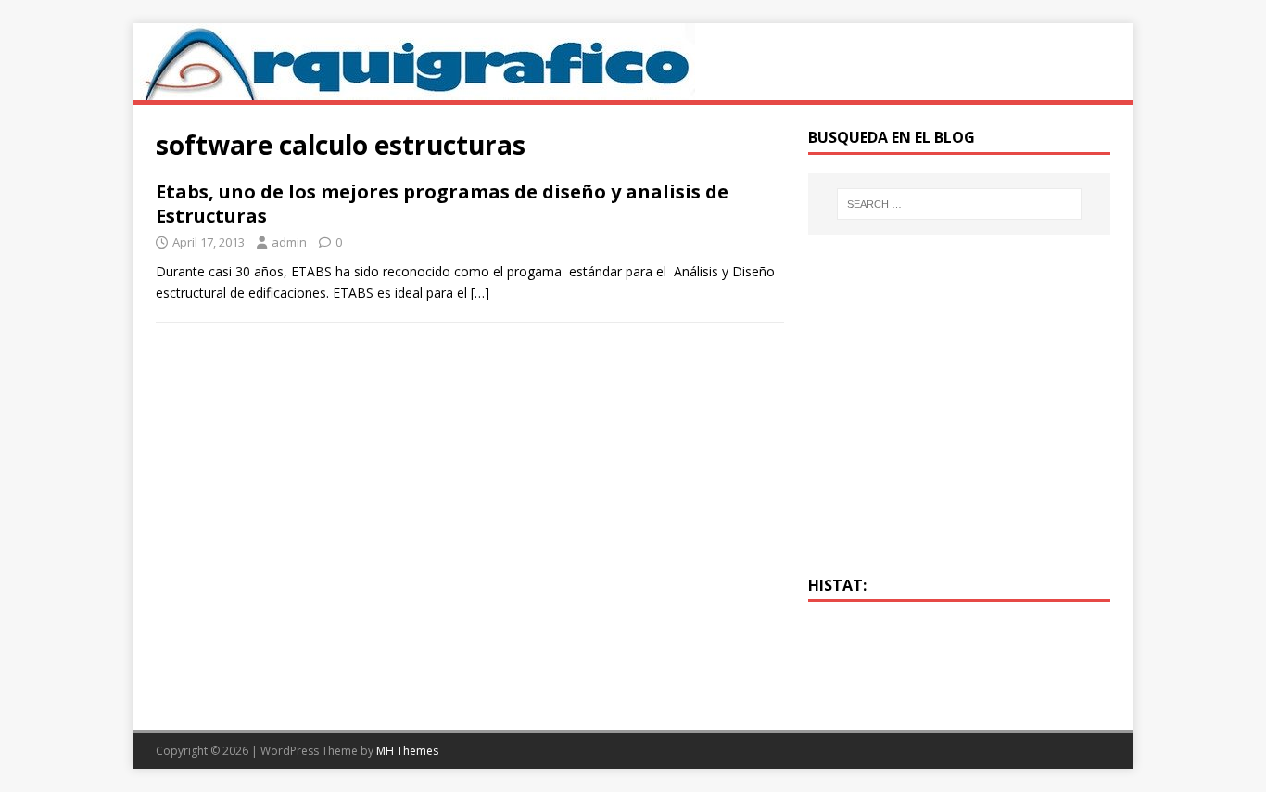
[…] (480, 292)
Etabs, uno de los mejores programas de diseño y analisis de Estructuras (442, 203)
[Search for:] (959, 204)
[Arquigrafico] (414, 89)
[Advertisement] (959, 415)
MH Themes (407, 751)
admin (289, 242)
